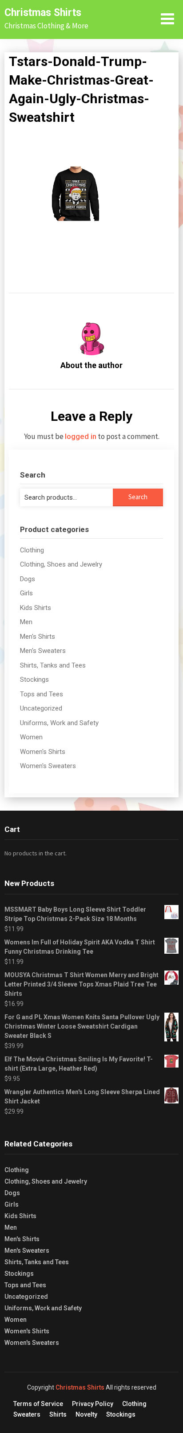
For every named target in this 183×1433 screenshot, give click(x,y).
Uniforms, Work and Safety (59, 723)
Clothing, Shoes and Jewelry (61, 564)
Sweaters (26, 1414)
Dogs (27, 579)
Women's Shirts (42, 752)
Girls (26, 593)
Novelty (86, 1414)
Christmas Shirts (42, 13)
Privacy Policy (92, 1404)
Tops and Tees (41, 694)
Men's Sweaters (43, 651)
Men (26, 622)
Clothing (32, 550)
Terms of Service (38, 1404)
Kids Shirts (35, 608)
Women (31, 737)
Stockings (34, 679)
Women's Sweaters (48, 766)
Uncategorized (41, 708)
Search (137, 497)
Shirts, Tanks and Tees (53, 665)
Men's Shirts (37, 637)
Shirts (58, 1414)
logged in (80, 436)
